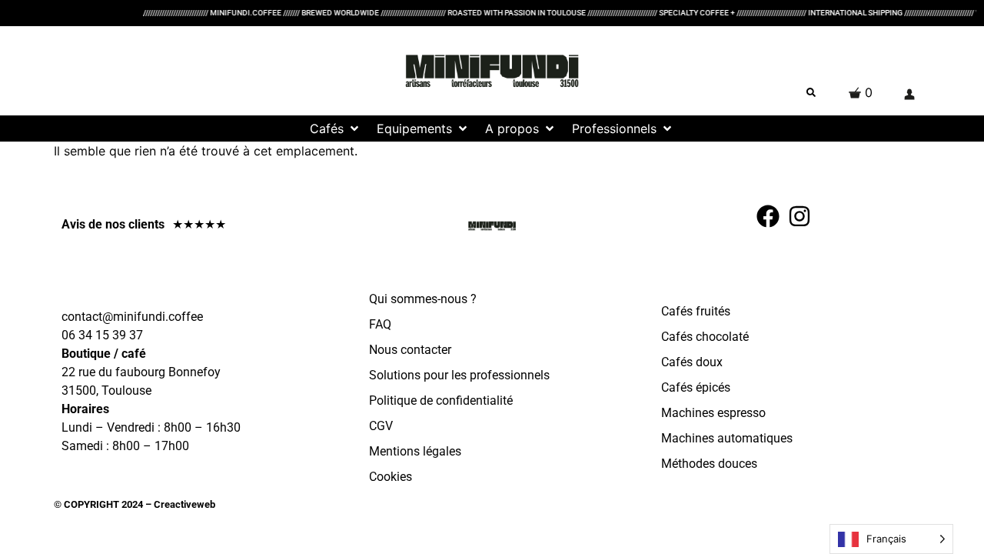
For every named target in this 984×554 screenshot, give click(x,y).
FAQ (380, 324)
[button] (335, 128)
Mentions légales (415, 451)
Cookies (390, 476)
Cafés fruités (695, 311)
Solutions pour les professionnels (459, 375)
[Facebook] (768, 216)
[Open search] (811, 92)
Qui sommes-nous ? (423, 299)
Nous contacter (410, 349)
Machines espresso (713, 412)
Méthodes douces (709, 463)
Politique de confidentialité (441, 400)
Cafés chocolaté (705, 336)
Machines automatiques (727, 438)
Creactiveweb (183, 504)
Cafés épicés (695, 387)
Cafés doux (692, 362)
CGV (381, 426)
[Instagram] (799, 216)
